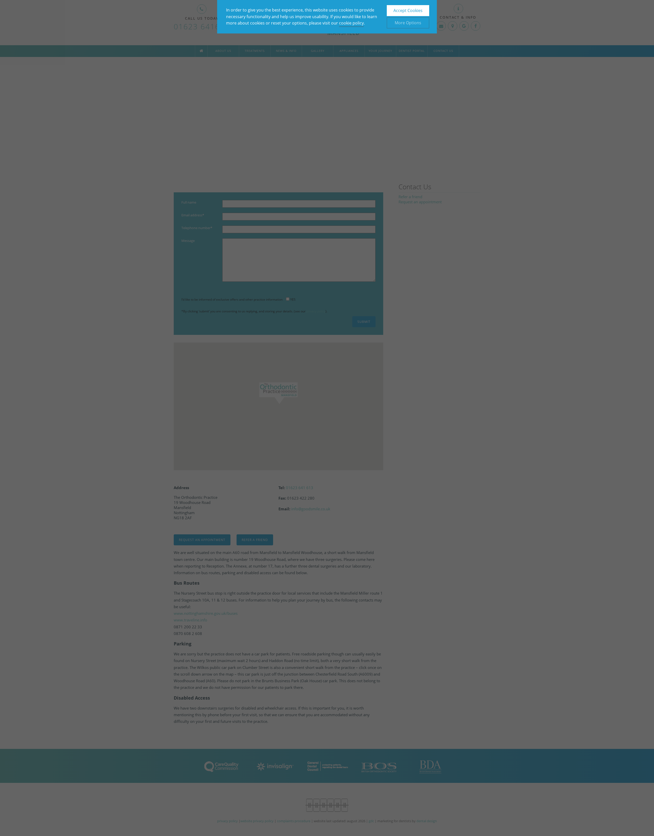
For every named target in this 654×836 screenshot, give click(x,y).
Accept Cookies (408, 10)
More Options (408, 23)
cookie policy (351, 23)
